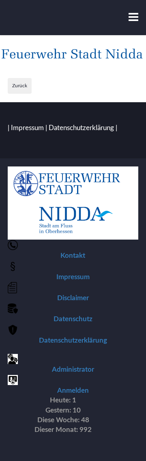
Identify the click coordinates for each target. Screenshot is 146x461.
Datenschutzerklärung (81, 127)
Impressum (27, 127)
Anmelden (73, 390)
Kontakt (72, 255)
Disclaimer (73, 298)
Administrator (73, 369)
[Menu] (133, 17)
